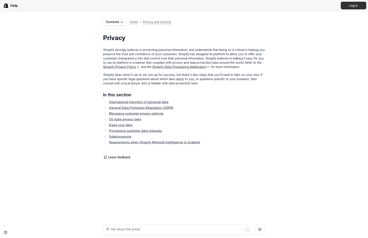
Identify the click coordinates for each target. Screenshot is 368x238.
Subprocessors (120, 136)
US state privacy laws (125, 119)
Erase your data (120, 125)
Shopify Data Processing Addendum (179, 67)
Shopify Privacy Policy (119, 67)
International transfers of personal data (138, 102)
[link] (11, 5)
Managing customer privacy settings (136, 113)
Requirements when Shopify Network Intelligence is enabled (154, 142)
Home (134, 22)
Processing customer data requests (135, 131)
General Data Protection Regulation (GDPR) (141, 108)
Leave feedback (119, 157)
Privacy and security (157, 22)
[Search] (247, 229)
